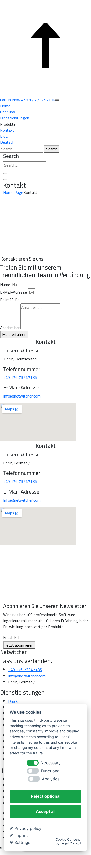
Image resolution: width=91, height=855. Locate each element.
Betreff (6, 300)
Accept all (45, 811)
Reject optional (45, 796)
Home (5, 106)
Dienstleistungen (14, 118)
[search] (5, 173)
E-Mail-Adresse (13, 292)
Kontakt (7, 130)
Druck (13, 701)
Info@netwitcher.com (22, 396)
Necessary (51, 762)
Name (5, 285)
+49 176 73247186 (20, 377)
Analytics (50, 779)
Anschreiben (10, 328)
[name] (57, 100)
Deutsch (7, 142)
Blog (4, 136)
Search (51, 149)
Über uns (7, 112)
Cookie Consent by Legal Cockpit (68, 841)
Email (7, 637)
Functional (50, 771)
